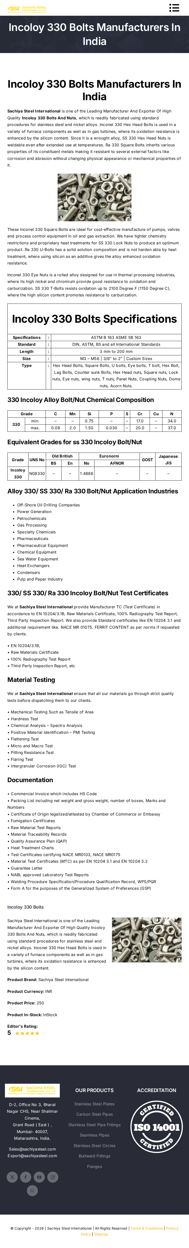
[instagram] (52, 1177)
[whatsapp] (32, 1190)
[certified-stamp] (156, 1102)
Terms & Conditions (147, 1228)
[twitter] (12, 1177)
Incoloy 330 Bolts (39, 117)
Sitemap (101, 1234)
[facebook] (25, 1177)
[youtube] (39, 1177)
